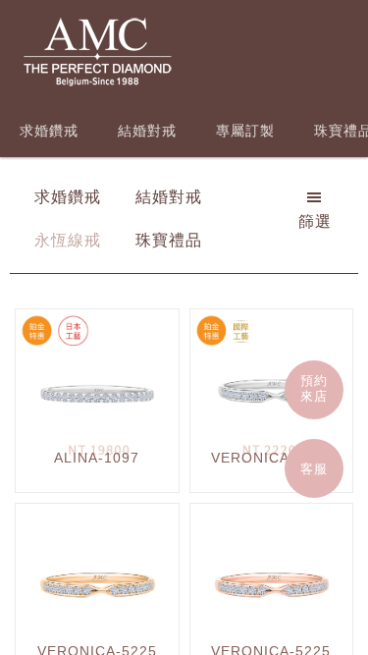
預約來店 (314, 388)
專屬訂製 (245, 130)
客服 (314, 469)
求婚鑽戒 (49, 130)
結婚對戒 (147, 130)
